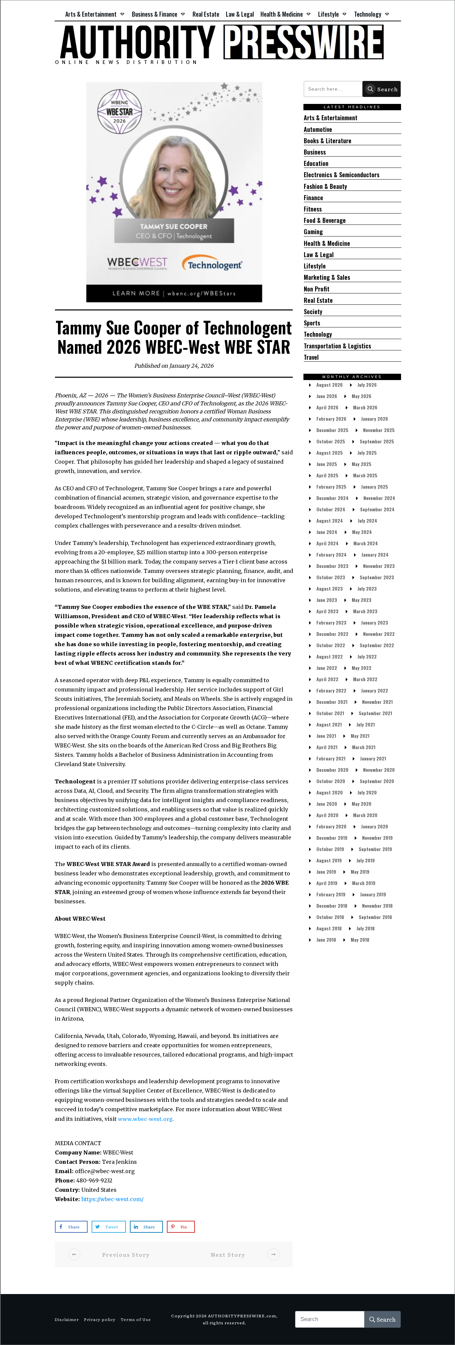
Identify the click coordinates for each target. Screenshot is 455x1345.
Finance (313, 198)
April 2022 (327, 678)
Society (313, 311)
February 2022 (331, 690)
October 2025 (330, 441)
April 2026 (327, 407)
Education (316, 163)
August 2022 (329, 656)
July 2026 (367, 384)
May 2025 (361, 463)
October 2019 (330, 848)
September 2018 (375, 916)
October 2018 (330, 916)
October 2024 (330, 509)
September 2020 (377, 780)
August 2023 (329, 588)
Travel (311, 357)
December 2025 (332, 429)
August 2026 (329, 384)
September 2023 (377, 577)
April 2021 (326, 746)
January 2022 (374, 690)
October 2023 (330, 577)
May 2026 (361, 395)
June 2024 (326, 531)
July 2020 (367, 792)
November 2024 (379, 497)
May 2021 (360, 735)
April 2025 (327, 475)
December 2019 (331, 837)
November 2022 (379, 633)
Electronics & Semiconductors (341, 175)
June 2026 (326, 395)
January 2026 (374, 418)
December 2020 (332, 769)
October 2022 (330, 645)
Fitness (313, 209)
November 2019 (377, 837)
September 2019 (375, 848)
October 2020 (330, 780)
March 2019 (363, 882)
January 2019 (373, 894)
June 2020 (326, 803)
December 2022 (332, 633)
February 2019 (330, 894)
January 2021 (373, 758)
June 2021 (326, 735)
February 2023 (331, 622)
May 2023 (361, 599)
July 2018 (365, 928)
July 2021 (365, 724)
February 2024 (331, 554)
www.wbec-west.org (145, 1118)
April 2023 (327, 611)
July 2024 (367, 520)
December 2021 (331, 701)
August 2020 (329, 792)
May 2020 (361, 803)
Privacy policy (100, 1319)
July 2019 (365, 860)
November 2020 (379, 769)
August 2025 (329, 452)
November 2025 (379, 429)
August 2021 (329, 724)
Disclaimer (67, 1319)
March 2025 (365, 475)
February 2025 (331, 486)
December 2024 (332, 497)
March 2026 (365, 407)
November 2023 (379, 565)
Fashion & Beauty (325, 186)
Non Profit (316, 289)
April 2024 (327, 543)
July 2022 (367, 656)
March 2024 (365, 543)
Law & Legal (319, 254)
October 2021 (330, 712)
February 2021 (330, 758)
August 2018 (329, 928)
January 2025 (374, 486)
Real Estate (318, 300)
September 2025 (377, 441)
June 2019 (326, 871)
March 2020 (365, 814)
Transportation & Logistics (337, 346)
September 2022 (377, 645)
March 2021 (363, 746)
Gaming (313, 231)
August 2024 (329, 520)
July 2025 (367, 452)
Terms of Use (136, 1319)
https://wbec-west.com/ (112, 1199)
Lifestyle (315, 266)
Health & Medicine (327, 243)
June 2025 (326, 463)
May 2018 (360, 939)
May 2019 (360, 871)
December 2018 (331, 905)
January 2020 (374, 826)
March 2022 (365, 678)
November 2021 (377, 701)
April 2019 (326, 882)
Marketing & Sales (327, 277)
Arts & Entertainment (330, 118)
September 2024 (377, 509)
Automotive (318, 129)
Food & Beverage (325, 220)
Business (315, 152)
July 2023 (367, 588)
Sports (312, 323)
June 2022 (326, 667)
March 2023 (365, 611)
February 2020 (331, 826)
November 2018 (377, 905)
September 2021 (375, 712)
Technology (318, 334)
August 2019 (329, 860)
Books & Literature (327, 141)
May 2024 (362, 531)
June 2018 (326, 939)
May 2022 (361, 667)
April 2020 (327, 814)
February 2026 (331, 418)
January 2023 (374, 622)
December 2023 (332, 565)
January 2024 (375, 554)
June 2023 (326, 599)
